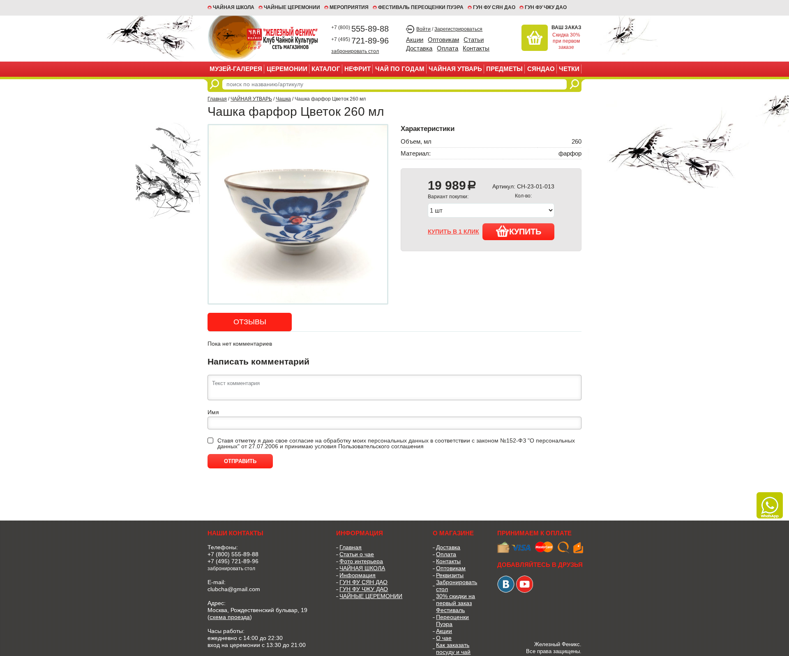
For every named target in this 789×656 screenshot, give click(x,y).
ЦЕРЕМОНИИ (287, 68)
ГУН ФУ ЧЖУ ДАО (546, 7)
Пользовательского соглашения (381, 446)
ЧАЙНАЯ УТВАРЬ (455, 68)
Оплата (447, 48)
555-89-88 (360, 28)
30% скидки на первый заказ (455, 599)
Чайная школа (233, 7)
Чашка (283, 98)
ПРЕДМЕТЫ (504, 68)
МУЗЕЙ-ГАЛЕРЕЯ (236, 68)
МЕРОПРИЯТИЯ (349, 7)
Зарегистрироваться (458, 29)
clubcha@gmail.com (234, 589)
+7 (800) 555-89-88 (233, 554)
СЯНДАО (541, 68)
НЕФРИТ (357, 68)
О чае (444, 638)
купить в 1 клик (453, 231)
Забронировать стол (456, 585)
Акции (414, 39)
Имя (213, 412)
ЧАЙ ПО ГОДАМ (399, 68)
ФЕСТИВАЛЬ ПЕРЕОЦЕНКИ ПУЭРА (421, 7)
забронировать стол (355, 51)
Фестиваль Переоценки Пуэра (452, 617)
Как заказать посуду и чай (453, 648)
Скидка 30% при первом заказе (566, 41)
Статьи (474, 39)
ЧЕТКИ (569, 68)
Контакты (476, 48)
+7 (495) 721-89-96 (233, 561)
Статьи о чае (356, 554)
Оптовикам (443, 39)
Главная (217, 98)
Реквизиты (450, 575)
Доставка (419, 48)
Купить (525, 231)
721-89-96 (360, 40)
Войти (423, 29)
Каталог (325, 68)
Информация (357, 575)
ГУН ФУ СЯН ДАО (494, 7)
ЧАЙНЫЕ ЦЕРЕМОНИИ (292, 7)
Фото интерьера (361, 561)
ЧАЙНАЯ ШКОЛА (362, 568)
